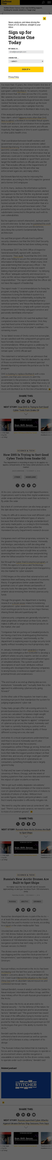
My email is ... (13, 48)
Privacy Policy (13, 77)
